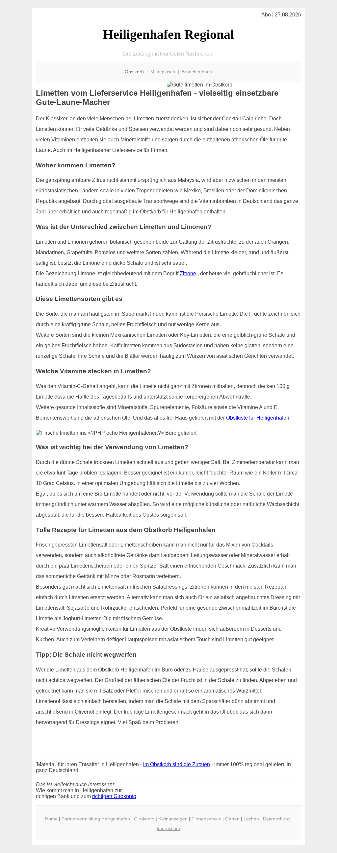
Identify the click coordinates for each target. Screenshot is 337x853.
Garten (232, 818)
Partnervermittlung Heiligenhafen (96, 818)
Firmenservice (206, 818)
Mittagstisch (162, 71)
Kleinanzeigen (173, 818)
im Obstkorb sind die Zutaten (176, 764)
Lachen (251, 818)
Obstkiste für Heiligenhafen (257, 418)
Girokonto (144, 818)
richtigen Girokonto (114, 796)
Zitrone (188, 273)
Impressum (168, 828)
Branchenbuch (197, 71)
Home (51, 818)
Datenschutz (276, 818)
